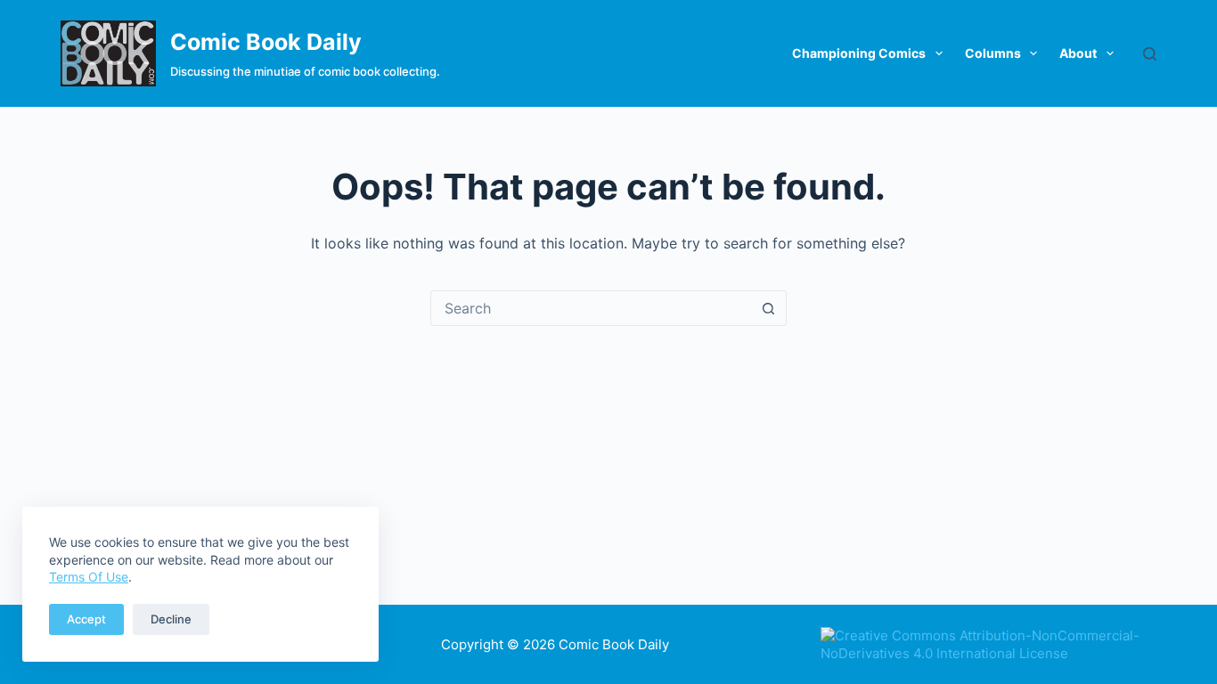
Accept (86, 619)
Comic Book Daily (266, 41)
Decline (171, 619)
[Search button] (769, 308)
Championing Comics (859, 53)
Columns (993, 53)
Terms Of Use (88, 576)
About (1078, 53)
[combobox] (591, 308)
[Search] (1149, 54)
